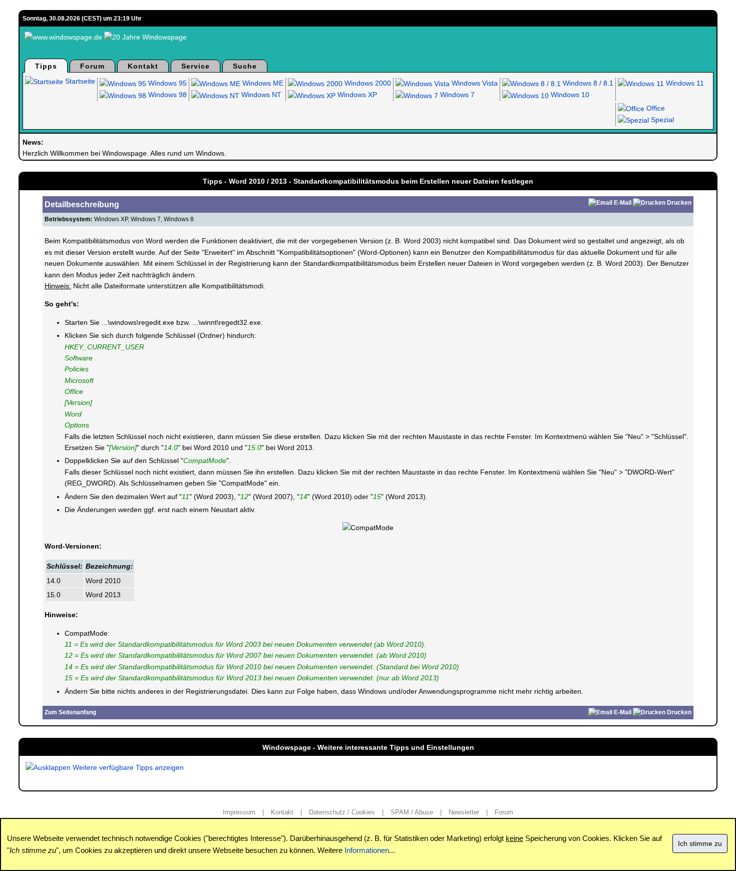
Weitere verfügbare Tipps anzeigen (127, 767)
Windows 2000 (366, 83)
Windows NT (260, 95)
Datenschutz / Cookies (342, 812)
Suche (245, 66)
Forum (92, 66)
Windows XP (356, 95)
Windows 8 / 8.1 (587, 83)
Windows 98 (166, 95)
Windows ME (261, 83)
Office (654, 108)
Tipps (46, 66)
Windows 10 (569, 95)
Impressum (239, 812)
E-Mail (622, 202)
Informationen (366, 850)
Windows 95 (166, 83)
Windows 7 (456, 95)
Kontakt (143, 66)
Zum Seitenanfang (70, 712)
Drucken (679, 202)
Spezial (661, 120)
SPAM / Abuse (412, 812)
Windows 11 (684, 83)
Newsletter (464, 812)
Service (195, 66)
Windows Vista (474, 83)
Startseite (79, 81)
